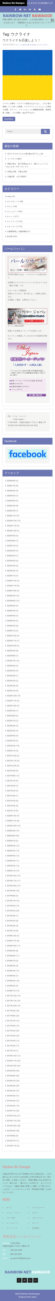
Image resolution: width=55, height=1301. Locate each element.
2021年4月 (11, 796)
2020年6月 (11, 846)
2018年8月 (11, 956)
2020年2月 (11, 866)
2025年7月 (11, 546)
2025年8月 (11, 541)
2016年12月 (12, 1056)
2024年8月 (11, 601)
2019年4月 (11, 916)
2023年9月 (11, 651)
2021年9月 (11, 771)
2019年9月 (11, 891)
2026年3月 (11, 506)
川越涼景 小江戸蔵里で (17, 177)
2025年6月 (11, 551)
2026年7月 (11, 486)
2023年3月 (11, 681)
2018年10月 (12, 946)
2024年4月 (11, 616)
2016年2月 (11, 1106)
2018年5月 (11, 971)
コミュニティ (43, 45)
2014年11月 (12, 1146)
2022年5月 (11, 731)
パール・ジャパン (13, 1213)
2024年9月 (11, 596)
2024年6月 (11, 606)
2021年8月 (11, 776)
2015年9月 (11, 1131)
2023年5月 (11, 671)
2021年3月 (11, 801)
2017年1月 (11, 1051)
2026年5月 (11, 496)
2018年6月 (11, 966)
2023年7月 (11, 661)
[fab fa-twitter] (20, 9)
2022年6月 (11, 726)
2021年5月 (11, 791)
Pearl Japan (31, 1297)
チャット (10, 216)
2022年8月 (11, 716)
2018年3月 (11, 981)
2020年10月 (12, 826)
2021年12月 (12, 756)
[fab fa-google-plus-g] (25, 9)
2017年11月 (12, 1001)
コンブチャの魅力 (14, 159)
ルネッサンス (12, 226)
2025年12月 (12, 521)
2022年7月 (11, 721)
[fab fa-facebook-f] (15, 9)
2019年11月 (12, 881)
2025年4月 (11, 561)
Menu (52, 20)
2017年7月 (11, 1021)
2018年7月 (11, 961)
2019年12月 (12, 876)
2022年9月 (11, 711)
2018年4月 (11, 976)
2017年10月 (12, 1006)
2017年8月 (11, 1016)
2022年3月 (11, 741)
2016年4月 (11, 1096)
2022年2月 (11, 746)
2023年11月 (12, 641)
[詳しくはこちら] (27, 258)
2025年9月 (11, 536)
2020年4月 (11, 856)
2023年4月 (11, 676)
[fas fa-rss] (35, 9)
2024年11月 (12, 586)
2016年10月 (12, 1066)
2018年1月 (11, 991)
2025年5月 (11, 556)
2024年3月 (11, 621)
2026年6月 (11, 491)
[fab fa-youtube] (39, 9)
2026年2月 (11, 511)
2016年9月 (11, 1071)
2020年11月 (12, 821)
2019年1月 (11, 931)
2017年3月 (11, 1041)
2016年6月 (11, 1086)
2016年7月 (11, 1081)
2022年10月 (12, 706)
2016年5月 (11, 1091)
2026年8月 (11, 481)
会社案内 (35, 1228)
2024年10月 (12, 591)
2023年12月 (12, 636)
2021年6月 (11, 786)
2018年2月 (11, 986)
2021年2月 (11, 806)
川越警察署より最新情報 (17, 231)
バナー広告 (10, 1218)
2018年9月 (11, 951)
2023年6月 (11, 666)
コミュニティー (12, 1223)
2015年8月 (11, 1136)
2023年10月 (12, 646)
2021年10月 (12, 766)
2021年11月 (12, 761)
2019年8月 (11, 896)
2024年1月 (11, 631)
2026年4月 (11, 501)
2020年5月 (11, 851)
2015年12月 (12, 1116)
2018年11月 (12, 941)
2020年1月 (11, 871)
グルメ (9, 206)
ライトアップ (12, 221)
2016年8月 (11, 1076)
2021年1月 (11, 811)
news (9, 196)
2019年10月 (12, 886)
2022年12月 (12, 696)
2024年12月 (12, 581)
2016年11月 (12, 1061)
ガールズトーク (13, 201)
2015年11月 (12, 1121)
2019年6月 (11, 906)
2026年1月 (11, 516)
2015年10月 (12, 1126)
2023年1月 (11, 691)
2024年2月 (11, 626)
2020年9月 (11, 831)
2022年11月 (12, 701)
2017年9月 (11, 1011)
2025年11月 (12, 526)
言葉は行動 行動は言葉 (17, 172)
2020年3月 (11, 861)
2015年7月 (11, 1141)
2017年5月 (11, 1031)
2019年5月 (11, 911)
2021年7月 (11, 781)
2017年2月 (11, 1046)
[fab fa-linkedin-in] (30, 9)
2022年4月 (11, 736)
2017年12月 (12, 996)
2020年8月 (11, 836)
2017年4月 (11, 1036)
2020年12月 (12, 816)
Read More (8, 119)
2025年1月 (11, 576)
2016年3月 (11, 1101)
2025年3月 (11, 566)
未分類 (9, 236)
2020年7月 (11, 841)
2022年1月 (11, 751)
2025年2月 (11, 571)
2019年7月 (11, 901)
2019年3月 (11, 921)
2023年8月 (11, 656)
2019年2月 (11, 926)
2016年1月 (11, 1111)
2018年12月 (12, 936)
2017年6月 (11, 1026)
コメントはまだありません (26, 45)
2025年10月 (12, 531)
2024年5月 (11, 611)
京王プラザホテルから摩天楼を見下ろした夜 (25, 154)
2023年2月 (11, 686)
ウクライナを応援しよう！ (22, 40)
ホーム (9, 1208)
